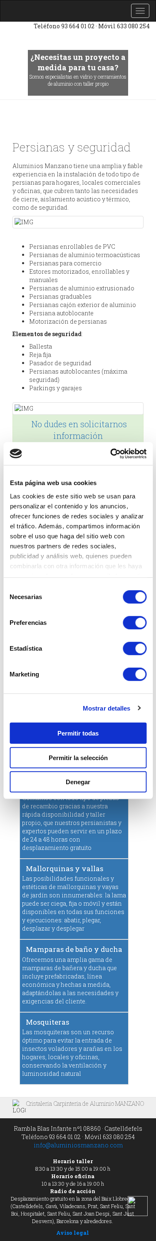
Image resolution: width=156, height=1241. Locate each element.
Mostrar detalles (107, 707)
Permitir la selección (78, 757)
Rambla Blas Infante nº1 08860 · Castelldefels (78, 1128)
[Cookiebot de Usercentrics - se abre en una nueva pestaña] (111, 453)
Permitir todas (78, 733)
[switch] (134, 622)
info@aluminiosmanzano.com (78, 1145)
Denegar (78, 781)
